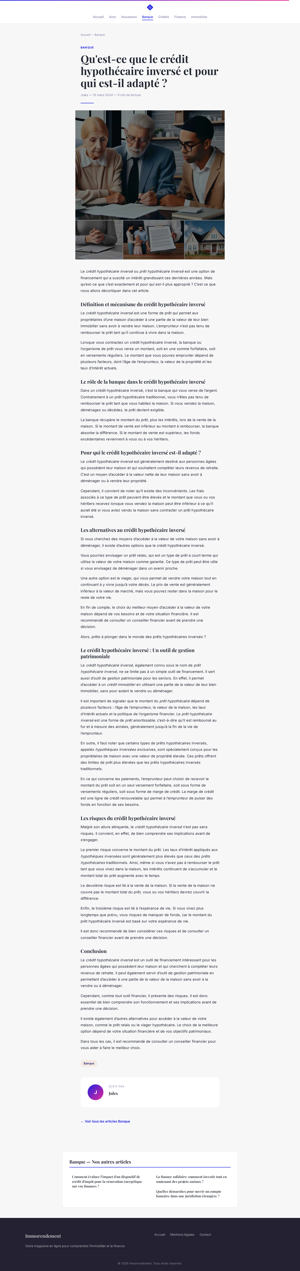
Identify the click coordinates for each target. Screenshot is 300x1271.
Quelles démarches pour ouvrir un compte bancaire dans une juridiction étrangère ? (188, 1193)
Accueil (98, 17)
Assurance (129, 17)
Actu (112, 17)
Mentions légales (182, 1234)
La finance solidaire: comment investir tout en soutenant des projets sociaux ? (191, 1178)
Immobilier (199, 17)
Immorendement (43, 1236)
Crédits (163, 17)
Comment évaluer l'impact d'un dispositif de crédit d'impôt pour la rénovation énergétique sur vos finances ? (107, 1181)
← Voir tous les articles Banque (105, 1121)
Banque (147, 17)
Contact (205, 1234)
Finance (180, 17)
